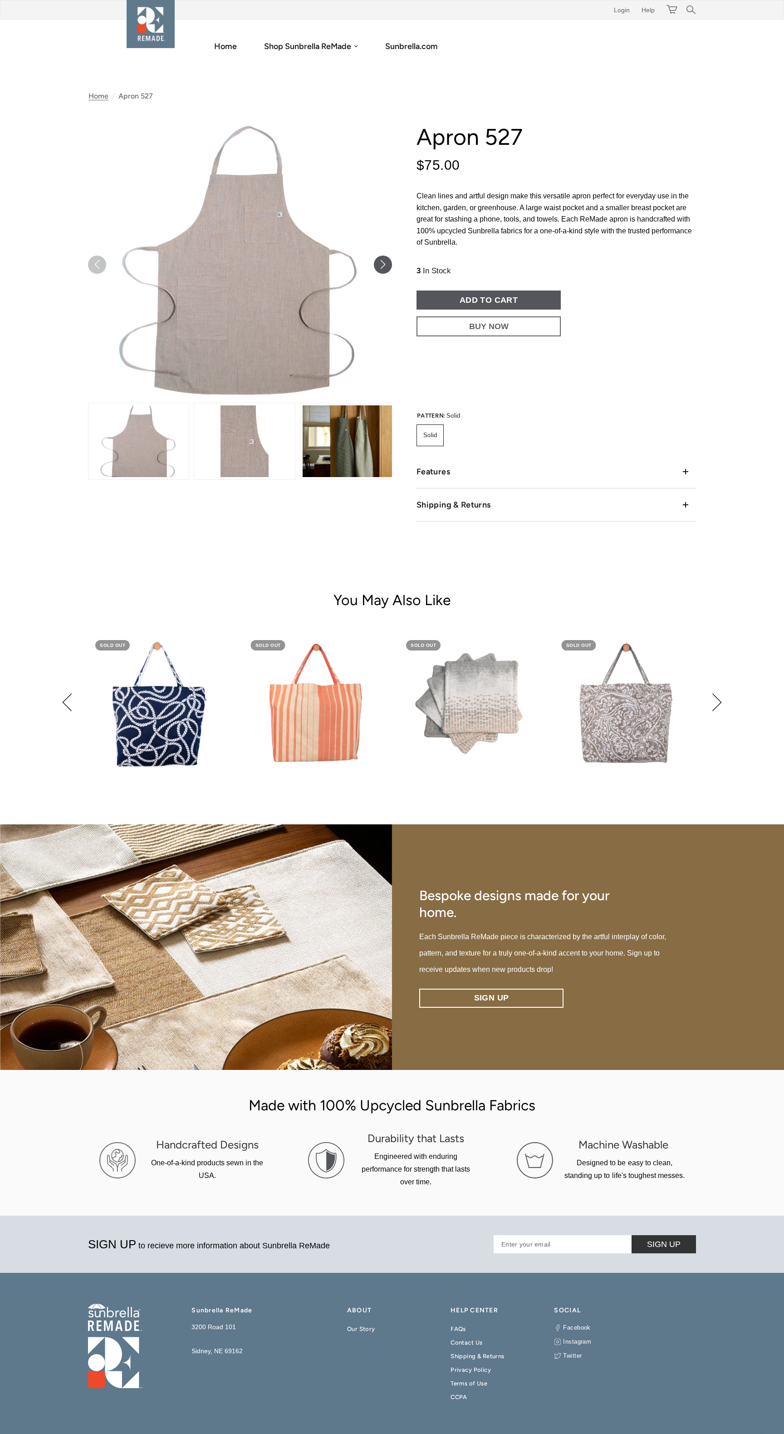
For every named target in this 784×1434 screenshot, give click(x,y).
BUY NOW (489, 326)
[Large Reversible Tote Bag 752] (625, 704)
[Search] (689, 9)
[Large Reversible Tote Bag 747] (315, 704)
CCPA (459, 1397)
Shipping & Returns (453, 505)
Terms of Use (469, 1383)
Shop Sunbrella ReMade (307, 46)
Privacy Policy (471, 1369)
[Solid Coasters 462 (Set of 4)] (470, 704)
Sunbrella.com (411, 46)
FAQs (458, 1329)
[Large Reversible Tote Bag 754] (159, 704)
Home (225, 46)
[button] (383, 265)
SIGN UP (664, 1244)
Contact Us (466, 1342)
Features (433, 472)
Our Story (361, 1329)
